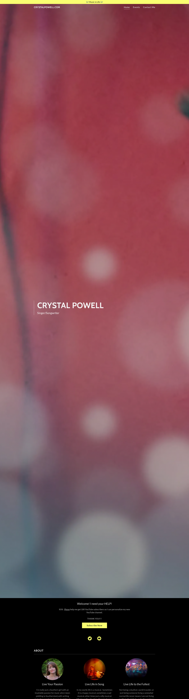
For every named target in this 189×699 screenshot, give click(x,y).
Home (127, 7)
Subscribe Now (94, 625)
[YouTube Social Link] (99, 638)
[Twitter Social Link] (89, 638)
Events (136, 7)
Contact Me (149, 7)
